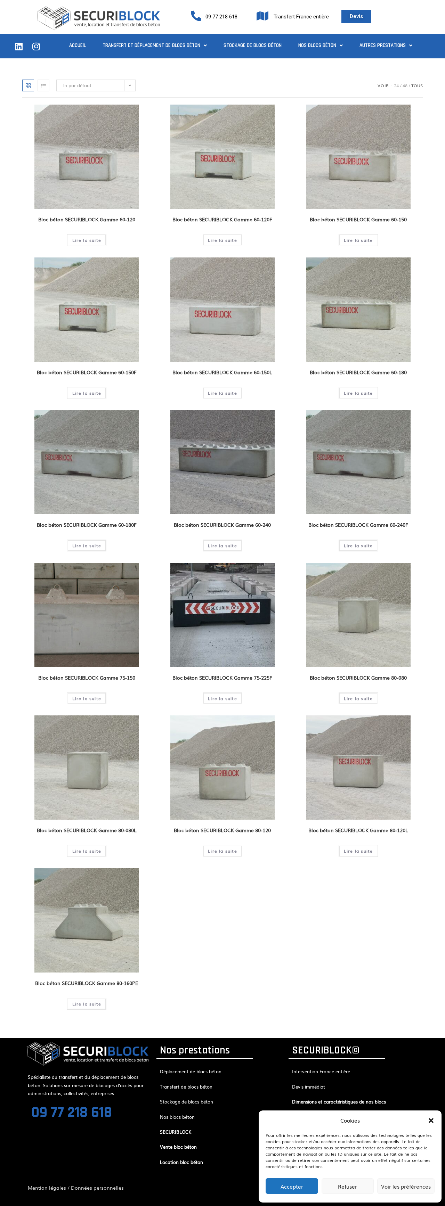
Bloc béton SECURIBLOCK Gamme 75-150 (86, 677)
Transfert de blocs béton (186, 1086)
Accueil (77, 45)
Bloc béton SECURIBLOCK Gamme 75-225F (222, 677)
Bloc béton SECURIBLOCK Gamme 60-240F (358, 524)
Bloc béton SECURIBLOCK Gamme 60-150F (87, 372)
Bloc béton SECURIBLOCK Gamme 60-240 (222, 524)
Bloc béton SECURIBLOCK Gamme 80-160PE (86, 982)
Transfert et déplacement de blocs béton (151, 45)
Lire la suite (87, 240)
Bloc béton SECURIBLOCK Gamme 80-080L (87, 830)
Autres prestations (382, 45)
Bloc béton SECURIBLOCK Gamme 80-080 (358, 677)
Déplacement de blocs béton (190, 1071)
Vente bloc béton (178, 1146)
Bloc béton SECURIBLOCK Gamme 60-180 (358, 372)
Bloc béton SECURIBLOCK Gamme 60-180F (87, 524)
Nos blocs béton (317, 45)
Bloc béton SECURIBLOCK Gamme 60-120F (222, 219)
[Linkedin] (18, 46)
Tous (417, 85)
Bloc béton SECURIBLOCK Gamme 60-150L (222, 372)
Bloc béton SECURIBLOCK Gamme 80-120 (222, 830)
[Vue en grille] (28, 85)
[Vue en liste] (43, 85)
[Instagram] (36, 46)
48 (405, 85)
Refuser (347, 1186)
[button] (431, 1120)
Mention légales (47, 1187)
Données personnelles (97, 1187)
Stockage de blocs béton (253, 45)
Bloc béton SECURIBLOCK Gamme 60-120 (86, 219)
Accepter (292, 1186)
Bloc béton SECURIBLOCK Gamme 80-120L (358, 830)
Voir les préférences (406, 1186)
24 (396, 85)
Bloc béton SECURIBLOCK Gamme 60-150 (358, 219)
